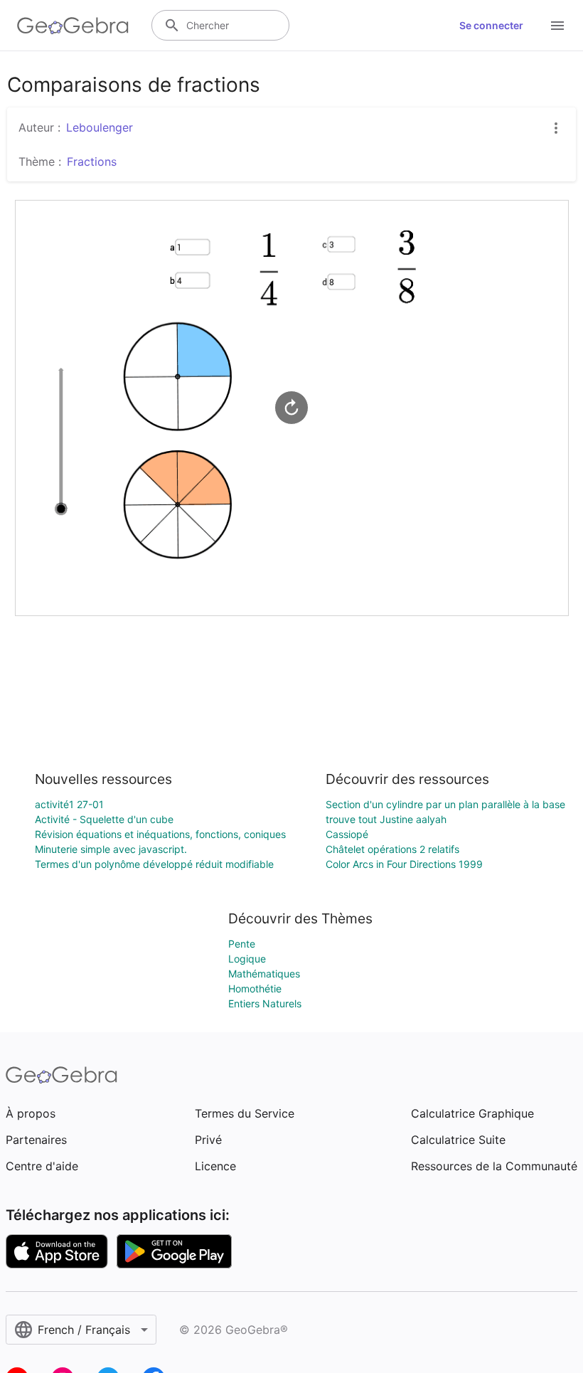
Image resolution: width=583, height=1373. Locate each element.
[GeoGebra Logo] (73, 25)
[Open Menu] (557, 25)
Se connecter (491, 25)
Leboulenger (99, 127)
